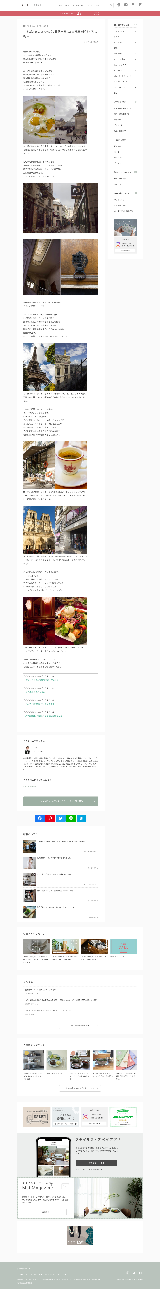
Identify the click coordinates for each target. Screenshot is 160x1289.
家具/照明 (118, 54)
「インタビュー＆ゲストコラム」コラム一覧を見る (60, 801)
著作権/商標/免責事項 (24, 1283)
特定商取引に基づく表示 (82, 1280)
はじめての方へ (64, 5)
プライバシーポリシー (31, 1280)
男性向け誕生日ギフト (122, 114)
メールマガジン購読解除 (123, 211)
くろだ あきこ (40, 751)
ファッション (119, 31)
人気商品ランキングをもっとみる (80, 1088)
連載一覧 (117, 184)
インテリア (118, 42)
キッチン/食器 (119, 59)
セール (116, 152)
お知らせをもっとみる (80, 1026)
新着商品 (117, 146)
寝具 (115, 48)
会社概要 (94, 1280)
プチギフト (118, 125)
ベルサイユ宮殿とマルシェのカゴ (39, 704)
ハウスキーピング (121, 82)
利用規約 (20, 1280)
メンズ (116, 37)
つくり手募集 (61, 1274)
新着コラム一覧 (120, 179)
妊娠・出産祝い (120, 131)
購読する (46, 1212)
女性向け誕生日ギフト (122, 108)
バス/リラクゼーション (123, 76)
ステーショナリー (121, 65)
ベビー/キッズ (119, 87)
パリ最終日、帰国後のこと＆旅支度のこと (43, 716)
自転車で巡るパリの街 (35, 692)
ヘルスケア (118, 70)
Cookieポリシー (67, 1280)
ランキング (118, 158)
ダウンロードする (96, 1163)
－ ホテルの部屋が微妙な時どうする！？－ (42, 680)
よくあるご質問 (78, 5)
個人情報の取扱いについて (51, 1280)
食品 (115, 93)
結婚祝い (117, 120)
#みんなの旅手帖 (29, 786)
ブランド (117, 163)
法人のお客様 (49, 1274)
